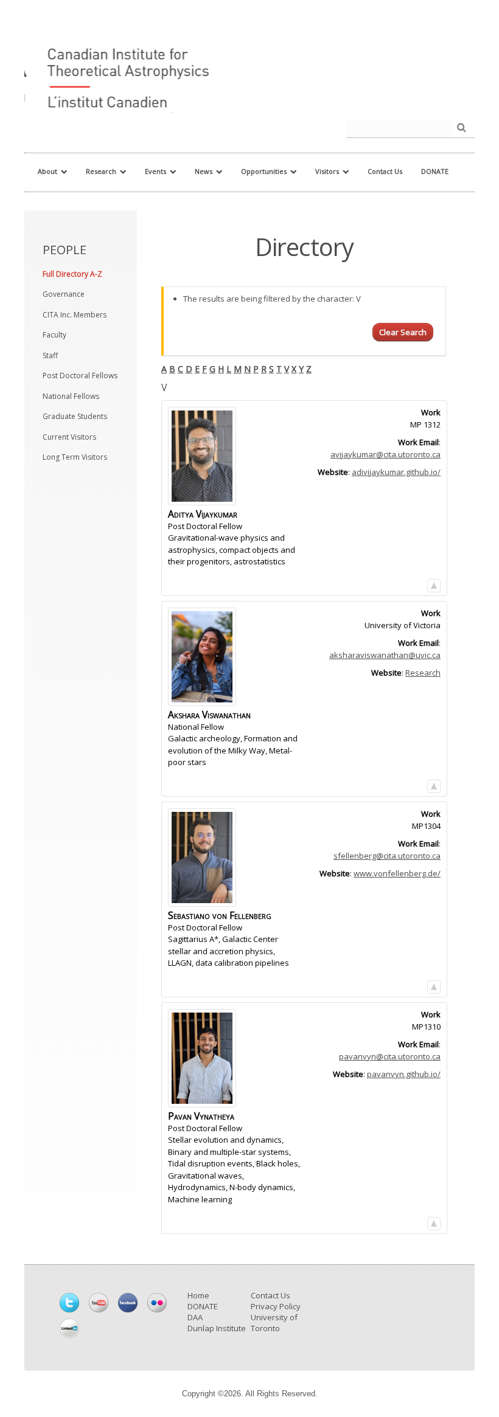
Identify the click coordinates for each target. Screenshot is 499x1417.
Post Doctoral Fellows (80, 375)
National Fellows (71, 396)
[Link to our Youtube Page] (98, 1302)
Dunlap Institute (216, 1328)
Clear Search (403, 332)
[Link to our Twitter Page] (69, 1302)
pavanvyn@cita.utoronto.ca (390, 1056)
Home (198, 1295)
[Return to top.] (434, 583)
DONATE (202, 1306)
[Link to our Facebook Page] (128, 1302)
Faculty (54, 335)
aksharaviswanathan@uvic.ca (385, 655)
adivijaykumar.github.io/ (396, 471)
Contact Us (270, 1295)
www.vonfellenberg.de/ (397, 873)
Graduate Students (75, 416)
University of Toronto (274, 1323)
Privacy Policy (276, 1306)
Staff (50, 355)
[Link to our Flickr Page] (157, 1302)
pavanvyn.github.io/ (404, 1074)
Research (423, 672)
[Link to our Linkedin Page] (69, 1328)
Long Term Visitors (75, 457)
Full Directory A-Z (72, 274)
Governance (64, 294)
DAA (195, 1317)
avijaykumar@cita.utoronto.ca (385, 454)
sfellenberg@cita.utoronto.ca (387, 855)
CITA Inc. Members (74, 315)
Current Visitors (69, 437)
